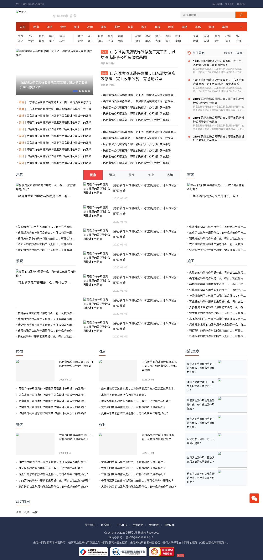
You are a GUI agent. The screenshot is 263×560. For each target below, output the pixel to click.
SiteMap (170, 524)
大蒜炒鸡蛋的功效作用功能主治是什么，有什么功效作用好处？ (139, 486)
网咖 (120, 41)
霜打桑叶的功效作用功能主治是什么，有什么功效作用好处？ (225, 330)
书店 (110, 41)
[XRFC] (29, 15)
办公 (90, 41)
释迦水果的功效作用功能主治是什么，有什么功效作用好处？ (225, 336)
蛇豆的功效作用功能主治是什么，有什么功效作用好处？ (223, 244)
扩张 (178, 36)
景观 (117, 27)
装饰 (41, 36)
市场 (198, 27)
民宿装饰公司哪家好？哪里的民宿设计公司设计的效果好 (137, 107)
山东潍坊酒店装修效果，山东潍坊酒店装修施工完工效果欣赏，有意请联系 (147, 101)
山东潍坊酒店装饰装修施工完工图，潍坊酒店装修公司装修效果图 (142, 95)
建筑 (103, 27)
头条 (104, 52)
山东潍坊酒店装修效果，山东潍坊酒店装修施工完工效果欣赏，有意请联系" (65, 84)
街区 (239, 36)
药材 (35, 512)
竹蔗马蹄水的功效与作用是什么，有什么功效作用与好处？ (53, 474)
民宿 (36, 27)
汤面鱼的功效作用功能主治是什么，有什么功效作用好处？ (53, 244)
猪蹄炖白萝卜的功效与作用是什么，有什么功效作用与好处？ (54, 238)
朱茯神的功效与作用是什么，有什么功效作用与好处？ (221, 227)
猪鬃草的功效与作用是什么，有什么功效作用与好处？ (133, 462)
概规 (148, 41)
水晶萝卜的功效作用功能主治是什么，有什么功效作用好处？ (54, 480)
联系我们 (241, 3)
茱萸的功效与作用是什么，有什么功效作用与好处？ (220, 232)
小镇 (228, 36)
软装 (130, 27)
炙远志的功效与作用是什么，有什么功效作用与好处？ (221, 272)
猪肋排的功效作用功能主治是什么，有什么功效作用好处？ (224, 284)
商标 (168, 36)
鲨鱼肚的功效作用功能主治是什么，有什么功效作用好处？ (224, 301)
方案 (120, 36)
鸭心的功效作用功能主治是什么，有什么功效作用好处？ (51, 336)
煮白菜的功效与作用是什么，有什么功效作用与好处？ (133, 407)
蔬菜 (26, 512)
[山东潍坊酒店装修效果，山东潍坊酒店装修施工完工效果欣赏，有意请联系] (65, 72)
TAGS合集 (217, 3)
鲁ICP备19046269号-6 (139, 537)
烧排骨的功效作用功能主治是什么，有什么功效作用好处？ (224, 290)
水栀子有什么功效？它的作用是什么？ (124, 394)
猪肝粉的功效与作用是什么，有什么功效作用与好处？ (50, 319)
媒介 (158, 36)
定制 (217, 41)
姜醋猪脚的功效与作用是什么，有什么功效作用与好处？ (51, 227)
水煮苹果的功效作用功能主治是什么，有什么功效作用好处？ (225, 313)
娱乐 (171, 27)
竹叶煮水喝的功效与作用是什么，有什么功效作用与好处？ (53, 462)
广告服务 (122, 524)
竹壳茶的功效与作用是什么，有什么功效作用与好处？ (133, 468)
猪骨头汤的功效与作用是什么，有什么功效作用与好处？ (51, 330)
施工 (144, 27)
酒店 (50, 27)
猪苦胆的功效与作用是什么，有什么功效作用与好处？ (50, 232)
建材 (184, 27)
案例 (225, 27)
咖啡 (100, 41)
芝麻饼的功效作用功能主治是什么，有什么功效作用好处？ (53, 486)
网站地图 (154, 524)
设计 (31, 36)
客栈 (157, 27)
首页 (23, 27)
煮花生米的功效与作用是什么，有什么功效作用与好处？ (134, 413)
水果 (18, 512)
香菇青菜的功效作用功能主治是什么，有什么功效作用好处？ (137, 480)
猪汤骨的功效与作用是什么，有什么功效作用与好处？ (50, 324)
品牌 (90, 27)
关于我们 (229, 3)
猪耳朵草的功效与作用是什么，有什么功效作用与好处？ (51, 313)
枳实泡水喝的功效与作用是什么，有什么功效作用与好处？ (136, 401)
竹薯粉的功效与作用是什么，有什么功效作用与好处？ (133, 474)
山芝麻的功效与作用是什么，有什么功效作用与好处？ (221, 278)
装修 (41, 41)
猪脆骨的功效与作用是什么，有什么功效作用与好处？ (221, 238)
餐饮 (63, 27)
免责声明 (138, 524)
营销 (211, 27)
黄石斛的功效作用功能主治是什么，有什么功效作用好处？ (53, 250)
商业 (77, 27)
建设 (148, 36)
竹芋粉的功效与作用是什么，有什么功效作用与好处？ (50, 468)
